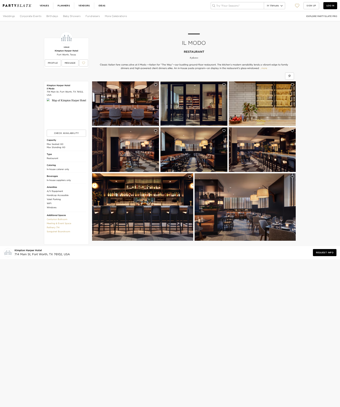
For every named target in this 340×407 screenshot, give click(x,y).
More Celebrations (116, 16)
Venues (44, 5)
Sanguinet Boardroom (58, 231)
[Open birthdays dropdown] (58, 16)
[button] (297, 5)
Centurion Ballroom (57, 219)
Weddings (9, 16)
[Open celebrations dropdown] (127, 16)
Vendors (84, 5)
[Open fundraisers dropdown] (100, 16)
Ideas (102, 5)
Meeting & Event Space (59, 223)
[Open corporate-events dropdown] (41, 16)
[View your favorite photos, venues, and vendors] (297, 6)
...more (263, 68)
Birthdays (52, 16)
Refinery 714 (53, 227)
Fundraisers (93, 16)
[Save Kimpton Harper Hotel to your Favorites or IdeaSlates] (83, 63)
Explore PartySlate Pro (321, 16)
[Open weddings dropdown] (15, 16)
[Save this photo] (155, 84)
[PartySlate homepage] (17, 5)
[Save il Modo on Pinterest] (289, 76)
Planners (64, 5)
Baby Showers (72, 16)
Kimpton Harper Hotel (66, 50)
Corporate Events (30, 16)
